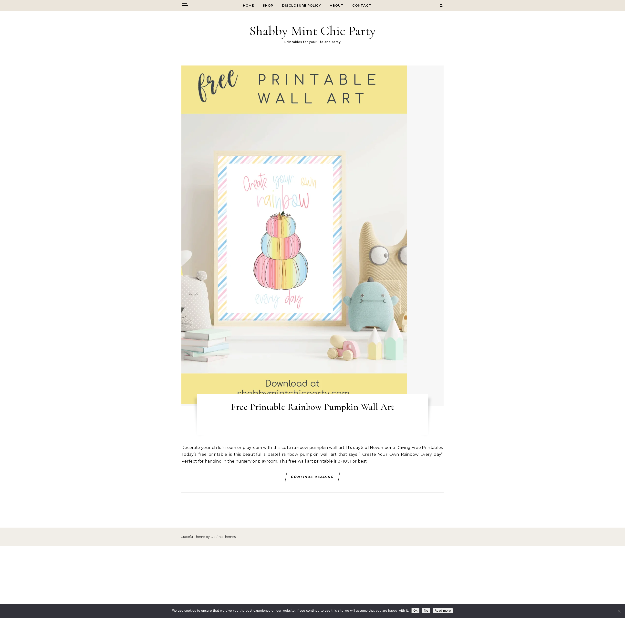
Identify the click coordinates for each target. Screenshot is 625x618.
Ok (415, 610)
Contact (361, 5)
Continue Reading (312, 477)
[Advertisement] (312, 582)
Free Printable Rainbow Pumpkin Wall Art (312, 406)
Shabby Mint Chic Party (312, 31)
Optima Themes (223, 537)
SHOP (268, 5)
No (426, 610)
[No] (618, 611)
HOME (248, 5)
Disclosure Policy (301, 5)
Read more (443, 610)
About (337, 5)
